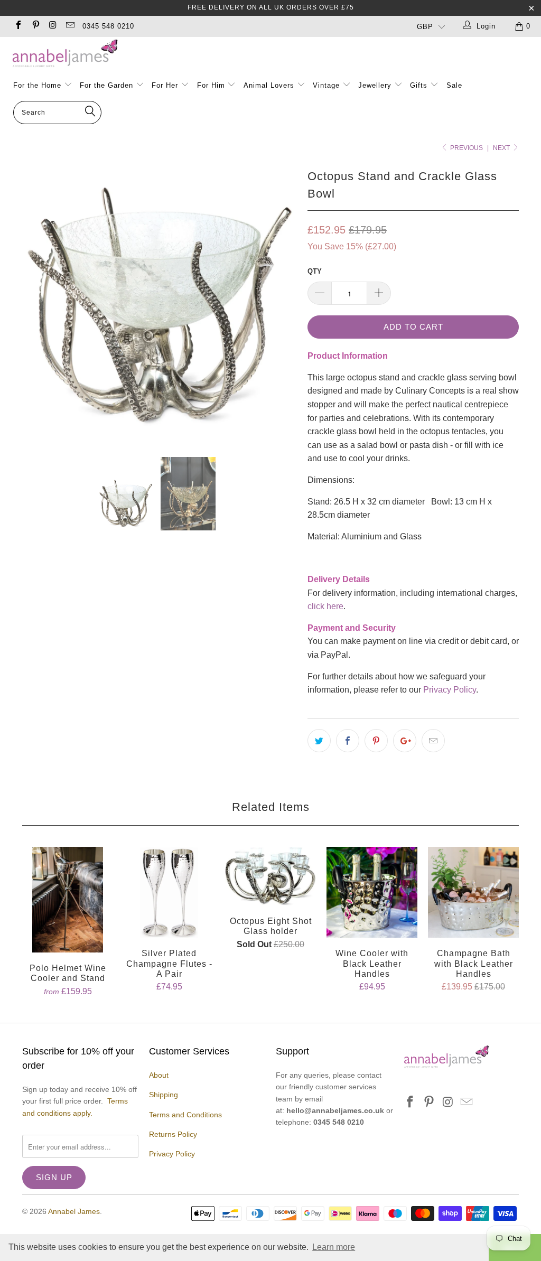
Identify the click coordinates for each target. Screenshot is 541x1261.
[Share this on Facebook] (347, 740)
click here (325, 606)
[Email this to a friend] (433, 740)
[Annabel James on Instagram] (52, 26)
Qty (314, 271)
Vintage (327, 85)
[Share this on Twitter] (319, 740)
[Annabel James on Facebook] (18, 26)
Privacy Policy (449, 689)
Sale (454, 85)
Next (502, 148)
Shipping (163, 1094)
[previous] (37, 302)
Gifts (418, 85)
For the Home (37, 85)
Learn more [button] (333, 1247)
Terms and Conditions (185, 1114)
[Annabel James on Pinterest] (35, 26)
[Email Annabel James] (69, 26)
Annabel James (74, 1211)
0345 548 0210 (108, 26)
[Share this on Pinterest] (376, 740)
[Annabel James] (276, 54)
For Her (165, 85)
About (159, 1075)
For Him (211, 85)
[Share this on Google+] (404, 740)
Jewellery (376, 85)
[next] (282, 302)
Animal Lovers (269, 85)
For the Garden (108, 85)
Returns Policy (173, 1134)
